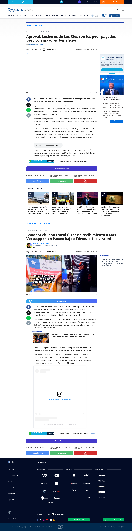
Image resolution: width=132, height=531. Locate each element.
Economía (39, 15)
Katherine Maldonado (36, 45)
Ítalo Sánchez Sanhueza (41, 243)
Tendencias (55, 15)
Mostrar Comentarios (62, 168)
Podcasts (11, 15)
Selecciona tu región (18, 2)
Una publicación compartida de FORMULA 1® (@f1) (60, 424)
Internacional (28, 15)
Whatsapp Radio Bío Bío (114, 520)
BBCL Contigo (84, 15)
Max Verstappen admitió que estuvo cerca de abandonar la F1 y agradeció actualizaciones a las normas (73, 335)
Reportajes (12, 506)
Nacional (19, 15)
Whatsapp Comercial (80, 519)
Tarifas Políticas (13, 519)
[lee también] (41, 338)
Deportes (47, 15)
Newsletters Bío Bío (69, 2)
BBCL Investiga (73, 15)
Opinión (63, 15)
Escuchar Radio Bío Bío (112, 2)
